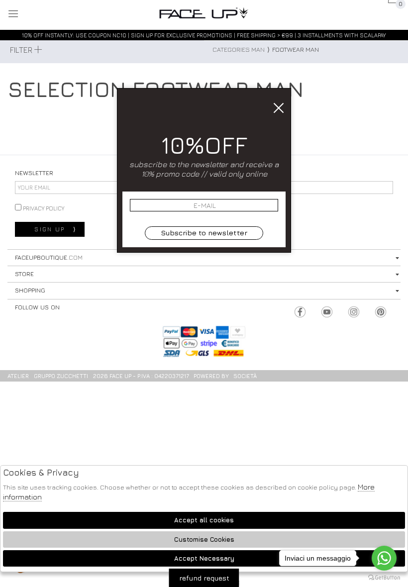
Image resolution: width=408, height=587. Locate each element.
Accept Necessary (204, 558)
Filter (22, 49)
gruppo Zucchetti (61, 376)
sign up (55, 229)
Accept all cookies (204, 520)
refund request (204, 578)
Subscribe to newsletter (204, 232)
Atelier (18, 376)
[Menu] (13, 14)
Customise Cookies (204, 539)
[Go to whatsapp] (384, 558)
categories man (238, 49)
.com (204, 13)
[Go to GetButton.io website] (384, 577)
